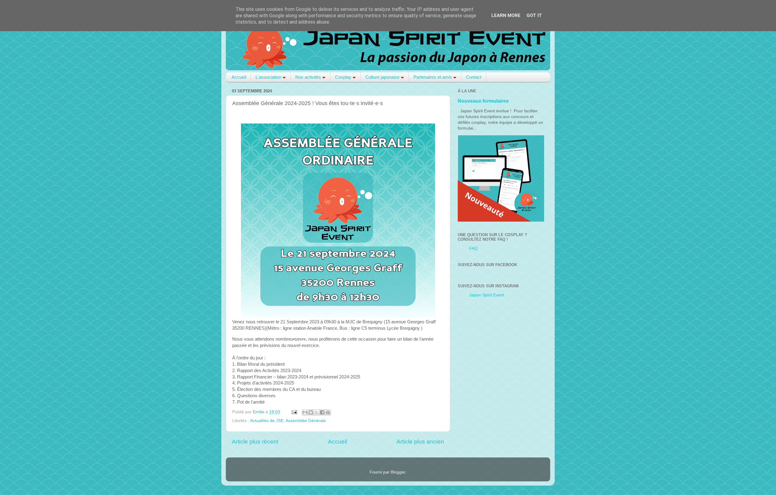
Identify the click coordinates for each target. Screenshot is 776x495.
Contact (473, 77)
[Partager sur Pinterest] (328, 412)
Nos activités (308, 77)
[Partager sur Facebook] (322, 412)
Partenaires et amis (432, 77)
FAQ (473, 248)
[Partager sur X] (316, 412)
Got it (534, 15)
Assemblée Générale (306, 420)
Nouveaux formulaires (483, 101)
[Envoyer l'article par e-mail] (293, 412)
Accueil (239, 77)
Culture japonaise (382, 77)
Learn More (505, 15)
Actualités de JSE (266, 420)
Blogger (398, 472)
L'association (268, 77)
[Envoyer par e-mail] (305, 412)
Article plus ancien (420, 441)
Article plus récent (255, 441)
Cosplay (343, 77)
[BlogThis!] (311, 412)
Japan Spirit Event (486, 295)
